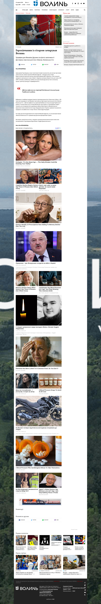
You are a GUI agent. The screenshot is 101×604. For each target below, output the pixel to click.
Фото (72, 10)
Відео (77, 10)
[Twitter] (75, 4)
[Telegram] (81, 4)
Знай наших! (53, 10)
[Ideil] (50, 599)
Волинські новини (20, 13)
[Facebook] (73, 4)
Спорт (67, 10)
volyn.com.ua (56, 581)
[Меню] (16, 10)
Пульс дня (25, 10)
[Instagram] (78, 4)
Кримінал (61, 10)
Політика (37, 10)
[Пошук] (84, 10)
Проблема (45, 10)
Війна (31, 10)
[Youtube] (84, 4)
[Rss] (85, 595)
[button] (27, 2)
